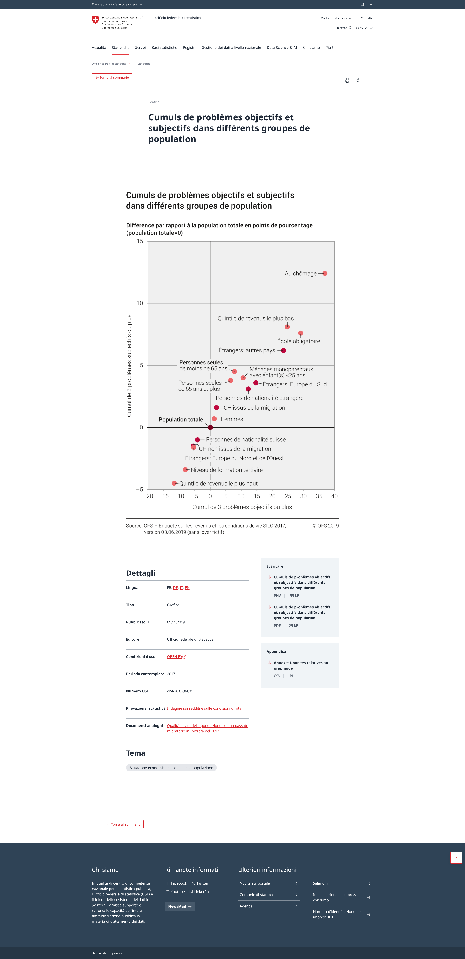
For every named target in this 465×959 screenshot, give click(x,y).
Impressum (116, 953)
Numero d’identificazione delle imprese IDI (338, 914)
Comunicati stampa (256, 894)
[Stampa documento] (347, 80)
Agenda (246, 906)
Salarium (320, 883)
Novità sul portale (255, 883)
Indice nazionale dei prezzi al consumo (337, 897)
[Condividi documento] (356, 80)
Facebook (179, 883)
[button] (99, 47)
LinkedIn (201, 891)
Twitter (202, 883)
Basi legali (99, 953)
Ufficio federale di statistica (178, 17)
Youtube (178, 891)
